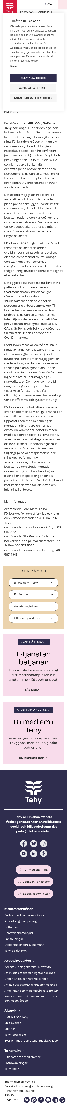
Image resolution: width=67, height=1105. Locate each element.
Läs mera (32, 690)
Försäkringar (14, 939)
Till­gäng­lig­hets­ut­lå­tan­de (19, 1091)
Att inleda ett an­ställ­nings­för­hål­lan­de (29, 973)
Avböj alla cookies (33, 88)
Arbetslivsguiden (26, 606)
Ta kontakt (12, 1051)
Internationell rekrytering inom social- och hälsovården (31, 998)
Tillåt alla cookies (33, 78)
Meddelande (12, 1023)
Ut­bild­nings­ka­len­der (28, 618)
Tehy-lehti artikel (15, 1035)
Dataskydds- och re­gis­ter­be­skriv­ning (28, 1086)
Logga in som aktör (36, 893)
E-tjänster (21, 596)
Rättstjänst (12, 927)
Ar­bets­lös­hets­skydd (18, 933)
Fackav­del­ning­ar (16, 1063)
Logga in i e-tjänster (36, 881)
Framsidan (26, 12)
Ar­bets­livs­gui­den (18, 961)
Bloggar (10, 1029)
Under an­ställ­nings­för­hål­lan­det (26, 979)
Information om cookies (19, 1082)
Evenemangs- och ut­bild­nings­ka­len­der (31, 1040)
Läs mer (14, 66)
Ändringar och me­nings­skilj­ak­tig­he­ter (31, 990)
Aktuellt (43, 12)
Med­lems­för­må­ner (19, 909)
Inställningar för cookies (33, 98)
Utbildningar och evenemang (24, 945)
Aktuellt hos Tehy (16, 1017)
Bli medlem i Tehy (26, 582)
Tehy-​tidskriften (15, 950)
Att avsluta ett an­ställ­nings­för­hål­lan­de (30, 985)
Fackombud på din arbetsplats (25, 915)
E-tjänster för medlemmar (22, 1057)
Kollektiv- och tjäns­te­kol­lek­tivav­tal (27, 967)
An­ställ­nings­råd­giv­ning (20, 921)
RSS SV (9, 1095)
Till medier (11, 1069)
